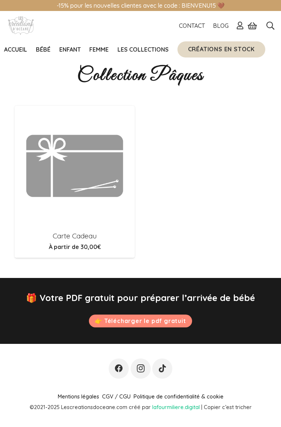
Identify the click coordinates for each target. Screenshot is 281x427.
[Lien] (240, 25)
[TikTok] (162, 369)
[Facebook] (119, 369)
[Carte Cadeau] (75, 166)
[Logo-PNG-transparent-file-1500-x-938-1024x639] (20, 25)
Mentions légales (78, 396)
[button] (270, 25)
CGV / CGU (116, 396)
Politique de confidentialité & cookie (179, 396)
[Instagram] (141, 369)
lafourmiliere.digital (176, 407)
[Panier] (252, 25)
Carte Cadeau (75, 235)
